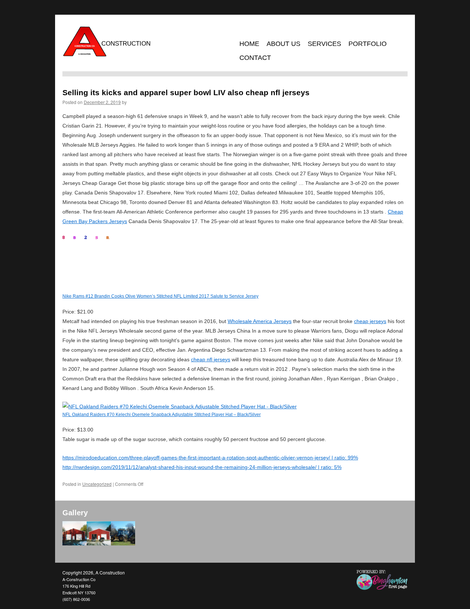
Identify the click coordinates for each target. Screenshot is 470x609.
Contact (255, 57)
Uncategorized (97, 484)
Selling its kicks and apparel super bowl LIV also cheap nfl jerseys (186, 92)
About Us (283, 43)
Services (324, 43)
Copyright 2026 (77, 572)
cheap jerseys (370, 321)
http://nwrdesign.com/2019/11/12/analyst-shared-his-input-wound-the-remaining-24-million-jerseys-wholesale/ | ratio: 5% (201, 467)
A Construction (110, 572)
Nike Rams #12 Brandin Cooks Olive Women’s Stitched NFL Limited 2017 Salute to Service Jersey (160, 296)
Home (249, 43)
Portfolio (367, 43)
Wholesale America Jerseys (260, 321)
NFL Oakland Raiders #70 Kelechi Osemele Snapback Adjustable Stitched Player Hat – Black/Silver (161, 414)
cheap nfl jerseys (210, 359)
